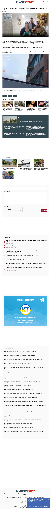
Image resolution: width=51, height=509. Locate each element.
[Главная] (24, 2)
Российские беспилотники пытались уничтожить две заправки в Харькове (22, 419)
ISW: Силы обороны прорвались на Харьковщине (18, 246)
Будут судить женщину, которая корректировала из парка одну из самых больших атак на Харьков (24, 268)
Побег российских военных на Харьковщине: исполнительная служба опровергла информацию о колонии (26, 241)
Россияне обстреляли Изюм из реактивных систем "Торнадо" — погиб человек (23, 393)
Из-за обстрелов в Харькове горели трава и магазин (17, 373)
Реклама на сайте (40, 497)
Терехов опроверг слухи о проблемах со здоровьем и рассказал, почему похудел (26, 263)
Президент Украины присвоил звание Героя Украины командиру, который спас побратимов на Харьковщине (26, 250)
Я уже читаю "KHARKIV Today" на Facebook (38, 506)
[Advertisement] (25, 147)
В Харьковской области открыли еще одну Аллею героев (18, 423)
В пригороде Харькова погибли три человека (14, 133)
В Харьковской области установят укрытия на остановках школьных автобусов (23, 359)
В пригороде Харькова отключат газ (15, 259)
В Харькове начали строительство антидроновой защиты (31, 118)
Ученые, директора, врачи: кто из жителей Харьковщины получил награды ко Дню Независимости (24, 368)
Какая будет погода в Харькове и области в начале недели (18, 427)
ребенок (9, 95)
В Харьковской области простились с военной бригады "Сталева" (22, 255)
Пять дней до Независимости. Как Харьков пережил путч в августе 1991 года (23, 411)
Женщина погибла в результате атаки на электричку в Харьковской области (36, 134)
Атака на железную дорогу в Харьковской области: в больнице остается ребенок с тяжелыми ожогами (35, 127)
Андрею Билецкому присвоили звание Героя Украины (17, 385)
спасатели (15, 95)
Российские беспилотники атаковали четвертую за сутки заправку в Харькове (14, 127)
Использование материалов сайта (29, 497)
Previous (3, 71)
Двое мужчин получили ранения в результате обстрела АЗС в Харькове (22, 381)
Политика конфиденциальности (18, 498)
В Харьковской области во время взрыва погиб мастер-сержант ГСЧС (21, 397)
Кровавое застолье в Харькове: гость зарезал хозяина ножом (19, 355)
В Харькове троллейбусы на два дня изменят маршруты (18, 363)
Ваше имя (6, 186)
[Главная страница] (25, 491)
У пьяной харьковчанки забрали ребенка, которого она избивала (26, 47)
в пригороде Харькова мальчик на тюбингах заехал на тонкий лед (28, 90)
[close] (48, 499)
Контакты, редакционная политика (14, 497)
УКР (44, 2)
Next (47, 71)
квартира (4, 95)
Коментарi (44, 210)
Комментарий (7, 191)
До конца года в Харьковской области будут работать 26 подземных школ (22, 377)
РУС (27, 505)
